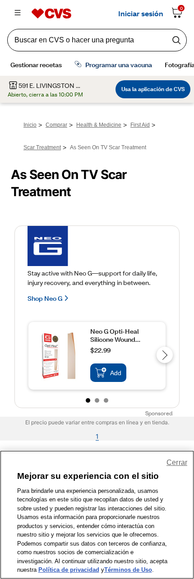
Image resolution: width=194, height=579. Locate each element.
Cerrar (176, 462)
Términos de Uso (128, 569)
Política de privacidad (68, 569)
